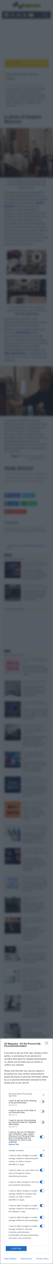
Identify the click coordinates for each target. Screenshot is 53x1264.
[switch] (42, 1101)
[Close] (47, 1044)
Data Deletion (10, 1258)
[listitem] (26, 1095)
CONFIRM (16, 1249)
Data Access (26, 1258)
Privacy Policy (42, 1258)
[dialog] (26, 1151)
